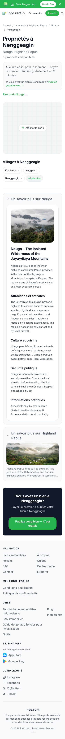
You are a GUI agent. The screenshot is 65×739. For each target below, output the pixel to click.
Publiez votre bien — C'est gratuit (32, 523)
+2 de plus (34, 178)
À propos (43, 555)
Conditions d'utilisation (18, 587)
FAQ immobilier (13, 619)
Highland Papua (38, 25)
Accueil (7, 25)
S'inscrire (52, 13)
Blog (50, 609)
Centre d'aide (46, 566)
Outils (6, 634)
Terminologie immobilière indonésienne (19, 611)
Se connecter (35, 13)
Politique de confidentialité (20, 593)
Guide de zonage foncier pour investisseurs (22, 626)
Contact (8, 571)
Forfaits (7, 560)
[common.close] (59, 4)
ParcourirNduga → (15, 94)
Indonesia (20, 25)
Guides (41, 560)
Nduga (55, 25)
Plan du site (54, 614)
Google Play (48, 4)
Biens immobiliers (14, 555)
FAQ (5, 566)
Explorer (42, 571)
